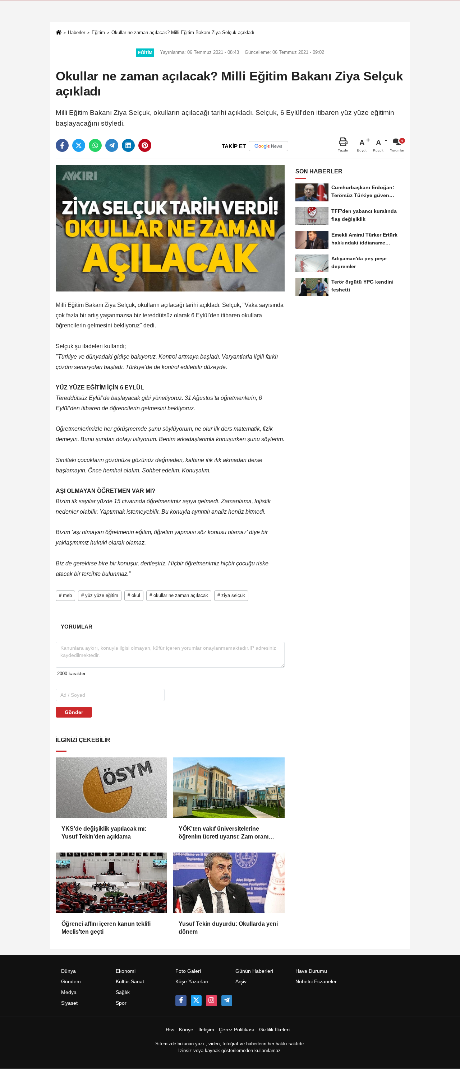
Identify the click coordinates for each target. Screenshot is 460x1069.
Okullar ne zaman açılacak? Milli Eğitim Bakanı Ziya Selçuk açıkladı (182, 32)
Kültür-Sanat (130, 981)
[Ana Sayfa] (58, 33)
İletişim (206, 1029)
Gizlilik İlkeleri (274, 1029)
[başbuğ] (226, 1000)
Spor (121, 1003)
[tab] (76, 626)
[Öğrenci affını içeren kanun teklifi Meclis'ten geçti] (111, 883)
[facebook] (62, 145)
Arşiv (241, 981)
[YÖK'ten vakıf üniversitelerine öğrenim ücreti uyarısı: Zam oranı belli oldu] (228, 787)
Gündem (71, 981)
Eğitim (98, 32)
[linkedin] (128, 145)
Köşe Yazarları (191, 981)
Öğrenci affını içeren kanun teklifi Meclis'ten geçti (106, 928)
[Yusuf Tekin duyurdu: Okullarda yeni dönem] (228, 883)
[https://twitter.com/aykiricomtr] (196, 1000)
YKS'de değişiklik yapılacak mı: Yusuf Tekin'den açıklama (103, 833)
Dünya (68, 971)
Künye (186, 1029)
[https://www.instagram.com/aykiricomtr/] (211, 1000)
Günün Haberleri (254, 971)
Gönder (74, 712)
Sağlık (123, 992)
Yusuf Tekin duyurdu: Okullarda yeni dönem (228, 928)
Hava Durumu (311, 971)
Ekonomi (125, 971)
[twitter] (78, 145)
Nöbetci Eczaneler (316, 981)
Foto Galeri (188, 971)
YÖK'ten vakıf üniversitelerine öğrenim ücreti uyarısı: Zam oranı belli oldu (223, 833)
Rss (170, 1029)
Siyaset (69, 1003)
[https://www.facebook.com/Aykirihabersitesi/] (180, 1000)
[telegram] (111, 145)
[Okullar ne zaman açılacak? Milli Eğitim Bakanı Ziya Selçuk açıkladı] (170, 227)
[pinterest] (144, 145)
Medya (69, 992)
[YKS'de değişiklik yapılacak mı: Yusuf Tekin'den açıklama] (111, 787)
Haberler (76, 32)
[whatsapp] (95, 145)
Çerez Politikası (236, 1029)
